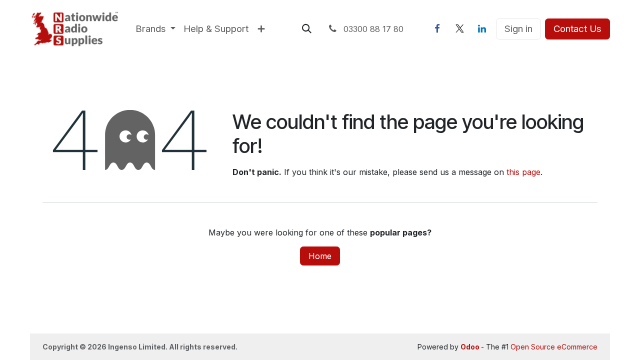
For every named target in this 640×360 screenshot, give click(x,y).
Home (320, 256)
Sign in (518, 28)
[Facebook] (437, 29)
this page (523, 172)
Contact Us (578, 28)
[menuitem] (156, 29)
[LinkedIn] (482, 29)
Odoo (470, 346)
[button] (306, 28)
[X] (460, 29)
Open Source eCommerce (554, 346)
